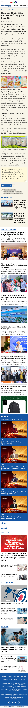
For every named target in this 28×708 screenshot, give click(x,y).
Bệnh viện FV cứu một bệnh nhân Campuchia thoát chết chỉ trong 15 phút (13, 649)
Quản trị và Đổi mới (7, 583)
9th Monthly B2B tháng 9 (17, 193)
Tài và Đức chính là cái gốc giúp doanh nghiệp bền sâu (12, 517)
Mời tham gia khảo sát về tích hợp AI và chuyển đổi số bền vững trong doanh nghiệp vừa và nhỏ (9, 611)
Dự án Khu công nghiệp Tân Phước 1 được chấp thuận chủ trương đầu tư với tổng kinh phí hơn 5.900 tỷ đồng (20, 217)
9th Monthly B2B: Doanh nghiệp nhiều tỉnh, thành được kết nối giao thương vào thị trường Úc (13, 234)
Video (2, 419)
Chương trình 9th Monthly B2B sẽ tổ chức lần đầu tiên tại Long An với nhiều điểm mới (13, 297)
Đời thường (4, 626)
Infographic (19, 419)
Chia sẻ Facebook (7, 185)
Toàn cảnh (15, 5)
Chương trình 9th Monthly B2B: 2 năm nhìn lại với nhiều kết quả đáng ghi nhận (13, 357)
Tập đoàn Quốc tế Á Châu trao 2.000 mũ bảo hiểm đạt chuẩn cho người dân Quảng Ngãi (8, 659)
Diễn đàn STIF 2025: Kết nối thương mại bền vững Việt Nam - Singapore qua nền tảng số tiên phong (20, 204)
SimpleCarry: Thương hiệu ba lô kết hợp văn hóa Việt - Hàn (13, 387)
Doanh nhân (23, 5)
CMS (11, 706)
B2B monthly (11, 9)
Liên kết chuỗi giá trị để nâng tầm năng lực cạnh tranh (9, 575)
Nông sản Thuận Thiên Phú (10, 189)
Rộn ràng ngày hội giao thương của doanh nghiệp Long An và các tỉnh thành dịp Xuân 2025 (14, 265)
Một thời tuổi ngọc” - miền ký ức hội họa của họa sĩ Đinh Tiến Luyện (9, 668)
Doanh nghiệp (7, 193)
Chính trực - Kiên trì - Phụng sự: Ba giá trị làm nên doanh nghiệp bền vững (13, 468)
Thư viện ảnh (13, 419)
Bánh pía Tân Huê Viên (9, 191)
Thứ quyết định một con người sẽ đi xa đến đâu (7, 619)
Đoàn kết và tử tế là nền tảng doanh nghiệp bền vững (13, 442)
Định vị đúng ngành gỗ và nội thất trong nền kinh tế (9, 565)
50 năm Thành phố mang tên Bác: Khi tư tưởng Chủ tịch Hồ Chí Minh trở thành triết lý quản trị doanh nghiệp (14, 556)
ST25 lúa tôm (18, 191)
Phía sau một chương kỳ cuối (12, 603)
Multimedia (5, 416)
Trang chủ (3, 9)
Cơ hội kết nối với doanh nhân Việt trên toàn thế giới (13, 328)
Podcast (7, 419)
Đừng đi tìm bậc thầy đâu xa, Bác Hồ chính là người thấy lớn (13, 492)
